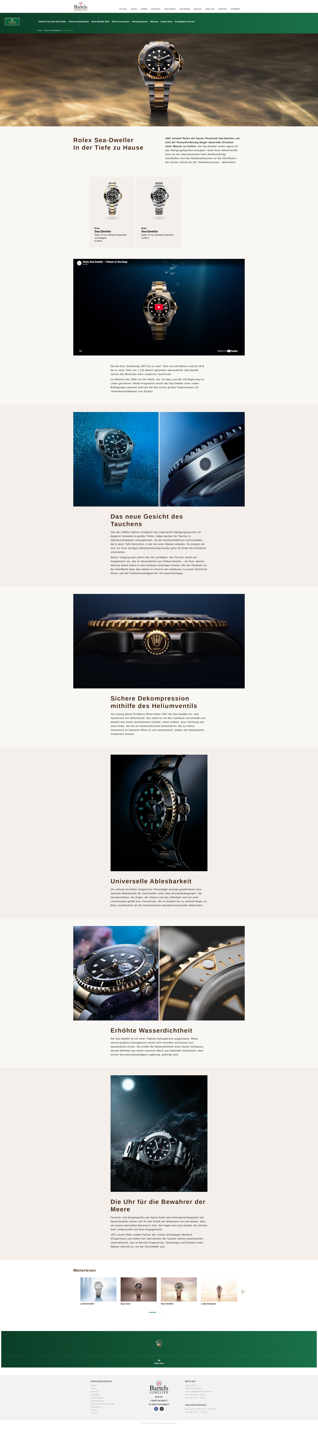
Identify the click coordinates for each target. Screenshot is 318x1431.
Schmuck (94, 1391)
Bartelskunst (96, 1407)
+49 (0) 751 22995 (197, 1394)
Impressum (173, 1423)
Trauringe (95, 1394)
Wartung (154, 22)
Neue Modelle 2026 (100, 22)
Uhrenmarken (159, 1400)
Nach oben (159, 1363)
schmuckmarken (159, 1404)
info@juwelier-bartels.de (201, 1391)
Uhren (93, 1388)
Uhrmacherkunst (140, 22)
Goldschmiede (97, 1397)
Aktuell (94, 1385)
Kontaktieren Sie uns (185, 22)
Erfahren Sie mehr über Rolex (52, 22)
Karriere (94, 1413)
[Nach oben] (159, 1360)
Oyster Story (166, 22)
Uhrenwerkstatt (97, 1400)
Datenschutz (163, 1423)
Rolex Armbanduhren (79, 22)
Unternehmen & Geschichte (102, 1403)
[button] (98, 1291)
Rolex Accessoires (120, 22)
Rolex (40, 30)
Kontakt (94, 1410)
